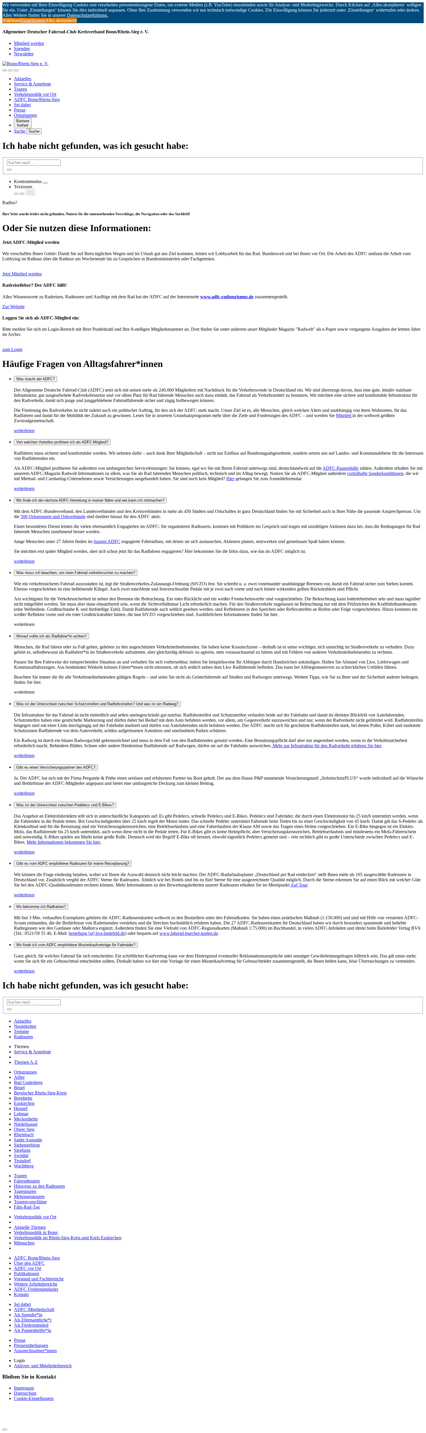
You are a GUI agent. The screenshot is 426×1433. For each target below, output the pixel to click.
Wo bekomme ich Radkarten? (41, 906)
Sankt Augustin (28, 1139)
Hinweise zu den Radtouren (39, 1186)
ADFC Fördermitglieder (36, 1289)
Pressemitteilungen (31, 1345)
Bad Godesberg (28, 1082)
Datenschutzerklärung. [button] (87, 15)
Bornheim (23, 1098)
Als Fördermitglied (31, 1325)
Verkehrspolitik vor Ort (35, 94)
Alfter (19, 1077)
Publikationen (26, 1273)
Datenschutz (25, 1393)
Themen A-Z (26, 1062)
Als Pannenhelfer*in (32, 1330)
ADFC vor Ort (27, 1268)
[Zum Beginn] (4, 1429)
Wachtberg (24, 1165)
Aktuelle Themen (30, 1227)
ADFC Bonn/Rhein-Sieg (37, 99)
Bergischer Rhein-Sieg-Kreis (40, 1092)
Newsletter (24, 53)
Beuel (19, 1087)
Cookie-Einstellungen (34, 1398)
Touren (20, 89)
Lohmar (21, 1113)
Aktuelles (22, 78)
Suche (20, 131)
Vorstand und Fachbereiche (39, 1278)
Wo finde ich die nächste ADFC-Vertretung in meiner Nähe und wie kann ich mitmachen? (90, 500)
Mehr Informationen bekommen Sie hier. (64, 842)
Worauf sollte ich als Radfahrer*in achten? (51, 636)
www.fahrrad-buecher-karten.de (188, 933)
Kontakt (21, 1294)
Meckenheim (26, 1118)
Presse (20, 109)
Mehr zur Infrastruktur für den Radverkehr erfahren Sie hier (326, 745)
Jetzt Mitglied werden (22, 273)
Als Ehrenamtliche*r (33, 1319)
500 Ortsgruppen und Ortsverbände (53, 516)
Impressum (24, 1388)
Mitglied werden (29, 43)
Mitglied (344, 415)
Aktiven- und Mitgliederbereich (43, 1365)
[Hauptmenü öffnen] (16, 70)
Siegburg (22, 1150)
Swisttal (21, 1155)
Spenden (22, 48)
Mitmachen (24, 1242)
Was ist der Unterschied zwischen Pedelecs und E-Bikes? (65, 805)
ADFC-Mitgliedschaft (34, 1309)
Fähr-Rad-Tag (27, 1206)
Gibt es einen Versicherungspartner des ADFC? (55, 767)
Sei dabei (22, 104)
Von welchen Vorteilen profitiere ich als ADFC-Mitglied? (62, 442)
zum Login (12, 349)
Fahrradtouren (27, 1180)
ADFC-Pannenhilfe (340, 468)
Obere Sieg (24, 1129)
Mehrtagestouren (29, 1196)
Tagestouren (25, 1191)
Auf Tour (298, 884)
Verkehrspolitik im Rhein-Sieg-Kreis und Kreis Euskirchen (67, 1237)
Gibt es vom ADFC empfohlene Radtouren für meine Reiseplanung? (72, 863)
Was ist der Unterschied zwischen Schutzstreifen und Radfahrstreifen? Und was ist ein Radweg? (97, 704)
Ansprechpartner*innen (35, 1350)
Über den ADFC (29, 1263)
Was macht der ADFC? (35, 379)
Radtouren (23, 1036)
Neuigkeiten (25, 1026)
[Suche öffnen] (10, 70)
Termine (21, 1031)
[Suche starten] (9, 170)
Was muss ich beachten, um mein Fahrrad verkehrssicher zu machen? (75, 573)
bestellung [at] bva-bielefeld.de (97, 933)
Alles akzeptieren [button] (61, 20)
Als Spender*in (28, 1314)
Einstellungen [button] (32, 20)
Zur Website (13, 306)
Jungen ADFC (107, 541)
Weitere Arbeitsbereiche (35, 1284)
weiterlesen (24, 430)
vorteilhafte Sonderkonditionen (375, 473)
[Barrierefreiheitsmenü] (4, 70)
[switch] (45, 183)
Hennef (21, 1108)
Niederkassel (25, 1124)
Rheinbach (24, 1134)
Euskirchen (24, 1103)
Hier (230, 478)
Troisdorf (22, 1160)
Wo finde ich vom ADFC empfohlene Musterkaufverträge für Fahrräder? (75, 945)
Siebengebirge (27, 1145)
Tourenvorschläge (30, 1201)
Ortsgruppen (25, 115)
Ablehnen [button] (11, 20)
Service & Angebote (32, 83)
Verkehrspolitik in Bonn (36, 1232)
